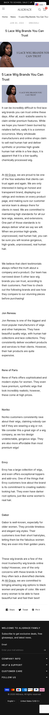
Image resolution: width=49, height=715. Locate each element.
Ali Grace (10, 174)
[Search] (39, 9)
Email (4, 644)
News (13, 17)
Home (5, 17)
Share (12, 610)
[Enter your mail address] (44, 650)
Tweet (25, 610)
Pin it (37, 610)
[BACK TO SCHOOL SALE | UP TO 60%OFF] (24, 2)
